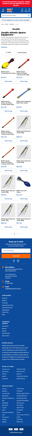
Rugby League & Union (23, 393)
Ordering (4, 303)
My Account (5, 335)
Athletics (4, 391)
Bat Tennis (5, 405)
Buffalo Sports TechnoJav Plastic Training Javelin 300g (23, 73)
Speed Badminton (22, 398)
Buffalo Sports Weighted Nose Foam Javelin (24, 102)
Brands (4, 331)
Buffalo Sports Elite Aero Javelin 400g (24, 131)
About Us (4, 298)
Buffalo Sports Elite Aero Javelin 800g (24, 219)
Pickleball (19, 391)
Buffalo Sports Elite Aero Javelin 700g (8, 219)
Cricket (4, 407)
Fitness (4, 374)
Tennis (18, 412)
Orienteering (20, 388)
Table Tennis (20, 407)
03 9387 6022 (9, 283)
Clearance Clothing (22, 376)
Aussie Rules (6, 393)
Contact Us (5, 326)
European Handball (7, 412)
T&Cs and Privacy (7, 307)
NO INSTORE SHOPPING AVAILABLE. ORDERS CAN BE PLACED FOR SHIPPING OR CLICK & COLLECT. (16, 3)
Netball (4, 422)
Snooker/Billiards (22, 395)
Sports (4, 376)
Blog (3, 314)
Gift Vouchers (6, 333)
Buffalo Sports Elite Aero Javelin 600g (24, 161)
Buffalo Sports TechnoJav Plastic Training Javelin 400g (7, 103)
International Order (7, 305)
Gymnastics (5, 417)
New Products (21, 371)
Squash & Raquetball (23, 400)
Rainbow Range (21, 369)
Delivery (4, 300)
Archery (4, 388)
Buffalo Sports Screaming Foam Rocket (8, 72)
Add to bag (8, 81)
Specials (19, 374)
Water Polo (20, 421)
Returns (4, 328)
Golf (3, 415)
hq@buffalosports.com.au (13, 288)
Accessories (6, 369)
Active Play (5, 371)
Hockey (4, 419)
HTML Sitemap (21, 378)
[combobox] (16, 15)
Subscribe (16, 256)
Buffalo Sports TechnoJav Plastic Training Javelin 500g (7, 132)
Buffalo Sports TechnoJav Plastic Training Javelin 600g (7, 162)
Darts (3, 410)
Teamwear (5, 378)
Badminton (5, 396)
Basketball (5, 403)
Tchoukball (20, 410)
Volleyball (19, 419)
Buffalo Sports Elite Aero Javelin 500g (8, 191)
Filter (9, 52)
